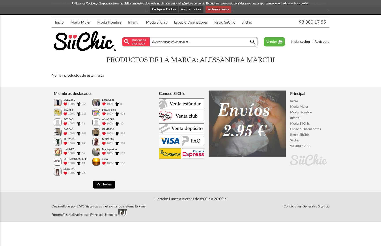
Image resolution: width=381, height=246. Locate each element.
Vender (274, 42)
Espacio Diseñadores (191, 22)
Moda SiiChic (156, 22)
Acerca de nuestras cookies (292, 3)
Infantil (133, 22)
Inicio (59, 22)
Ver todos (104, 184)
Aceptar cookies (191, 9)
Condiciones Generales (300, 206)
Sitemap (323, 206)
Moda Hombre (109, 22)
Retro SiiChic (224, 22)
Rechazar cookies (218, 9)
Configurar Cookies (164, 9)
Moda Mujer (80, 22)
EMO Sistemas (87, 206)
